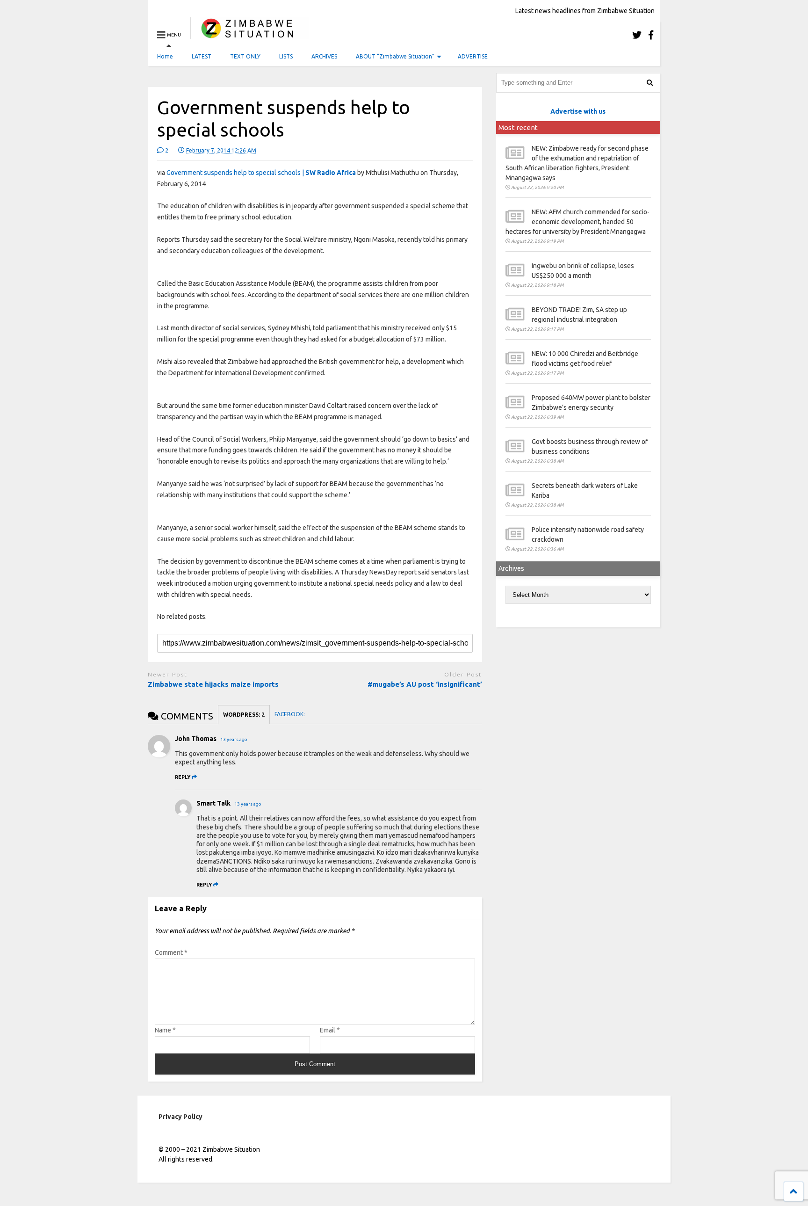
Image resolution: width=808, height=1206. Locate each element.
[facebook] (651, 35)
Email (330, 1030)
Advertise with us (578, 111)
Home (165, 56)
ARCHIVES (324, 56)
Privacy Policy (180, 1116)
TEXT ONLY (245, 56)
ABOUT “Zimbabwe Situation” (395, 56)
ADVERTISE (473, 56)
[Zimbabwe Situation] (249, 35)
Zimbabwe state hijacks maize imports (213, 684)
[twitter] (637, 35)
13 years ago (233, 739)
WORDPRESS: (244, 715)
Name (165, 1030)
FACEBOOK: (290, 714)
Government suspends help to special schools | (261, 172)
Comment (171, 952)
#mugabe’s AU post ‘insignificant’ (425, 684)
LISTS (286, 56)
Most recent (518, 127)
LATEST (201, 56)
